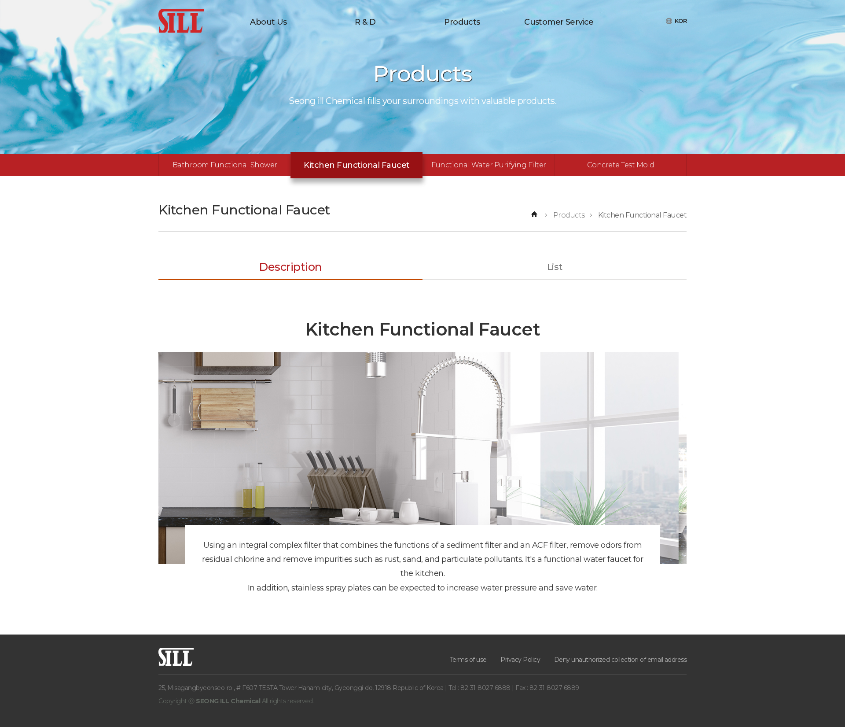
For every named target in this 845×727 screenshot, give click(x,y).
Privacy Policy (520, 660)
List (554, 267)
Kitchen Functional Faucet (357, 165)
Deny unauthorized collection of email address (620, 660)
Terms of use (468, 660)
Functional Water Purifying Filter (488, 165)
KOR (681, 20)
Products (462, 22)
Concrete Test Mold (620, 165)
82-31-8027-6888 (486, 688)
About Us (268, 22)
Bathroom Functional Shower (225, 165)
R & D (365, 22)
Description (290, 266)
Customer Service (558, 22)
